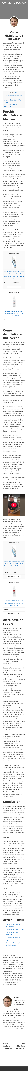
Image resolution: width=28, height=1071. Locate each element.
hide (16, 92)
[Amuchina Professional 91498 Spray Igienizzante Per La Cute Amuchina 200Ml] (14, 307)
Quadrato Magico (14, 2)
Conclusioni (8, 106)
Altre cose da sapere (11, 104)
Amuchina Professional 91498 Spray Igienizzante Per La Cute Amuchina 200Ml (14, 313)
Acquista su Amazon (14, 287)
